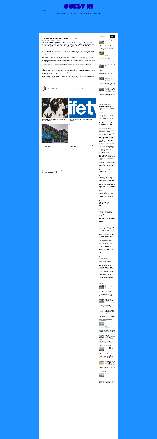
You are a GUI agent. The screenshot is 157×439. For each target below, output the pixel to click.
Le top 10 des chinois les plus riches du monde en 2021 (106, 251)
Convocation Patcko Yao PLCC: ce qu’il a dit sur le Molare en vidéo (54, 145)
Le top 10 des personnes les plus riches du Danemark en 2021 (107, 186)
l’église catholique (83, 51)
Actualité (63, 13)
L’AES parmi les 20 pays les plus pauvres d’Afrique (110, 41)
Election (95, 13)
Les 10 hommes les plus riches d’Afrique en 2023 (106, 123)
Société (85, 13)
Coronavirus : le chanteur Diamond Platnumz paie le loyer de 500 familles (82, 145)
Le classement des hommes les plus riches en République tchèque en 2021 (107, 203)
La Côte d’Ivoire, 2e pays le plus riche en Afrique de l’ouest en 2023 (110, 65)
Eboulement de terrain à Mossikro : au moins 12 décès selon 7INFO (109, 286)
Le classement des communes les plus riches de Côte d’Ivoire (110, 336)
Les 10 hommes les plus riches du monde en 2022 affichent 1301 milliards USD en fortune (106, 140)
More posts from (45, 91)
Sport (68, 13)
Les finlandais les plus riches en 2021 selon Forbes (107, 155)
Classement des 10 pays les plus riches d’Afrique (110, 52)
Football (90, 13)
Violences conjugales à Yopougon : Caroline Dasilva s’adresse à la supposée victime (54, 171)
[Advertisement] (78, 24)
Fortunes (75, 13)
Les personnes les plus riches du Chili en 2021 (106, 266)
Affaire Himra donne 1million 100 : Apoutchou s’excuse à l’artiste (53, 119)
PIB (71, 13)
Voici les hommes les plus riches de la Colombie (106, 235)
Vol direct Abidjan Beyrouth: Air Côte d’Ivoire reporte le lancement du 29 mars (110, 349)
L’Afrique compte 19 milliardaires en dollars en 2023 (106, 108)
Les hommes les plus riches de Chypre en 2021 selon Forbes (107, 220)
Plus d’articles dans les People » (90, 95)
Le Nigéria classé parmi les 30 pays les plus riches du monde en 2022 (110, 89)
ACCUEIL (58, 13)
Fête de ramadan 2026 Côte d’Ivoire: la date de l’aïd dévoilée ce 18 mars (110, 362)
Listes (99, 13)
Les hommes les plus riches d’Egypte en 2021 (107, 170)
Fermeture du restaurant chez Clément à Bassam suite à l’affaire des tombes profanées (110, 312)
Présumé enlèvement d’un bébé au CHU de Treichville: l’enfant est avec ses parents (110, 324)
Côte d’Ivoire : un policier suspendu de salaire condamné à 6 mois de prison (109, 375)
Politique (80, 13)
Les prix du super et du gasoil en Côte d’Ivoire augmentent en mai (109, 300)
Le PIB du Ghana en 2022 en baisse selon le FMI (110, 78)
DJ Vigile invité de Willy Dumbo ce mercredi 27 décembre (81, 119)
